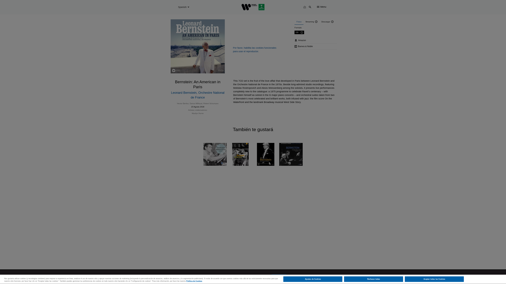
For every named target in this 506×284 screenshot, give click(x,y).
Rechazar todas (373, 279)
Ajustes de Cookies (313, 279)
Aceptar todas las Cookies (434, 279)
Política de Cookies (194, 281)
